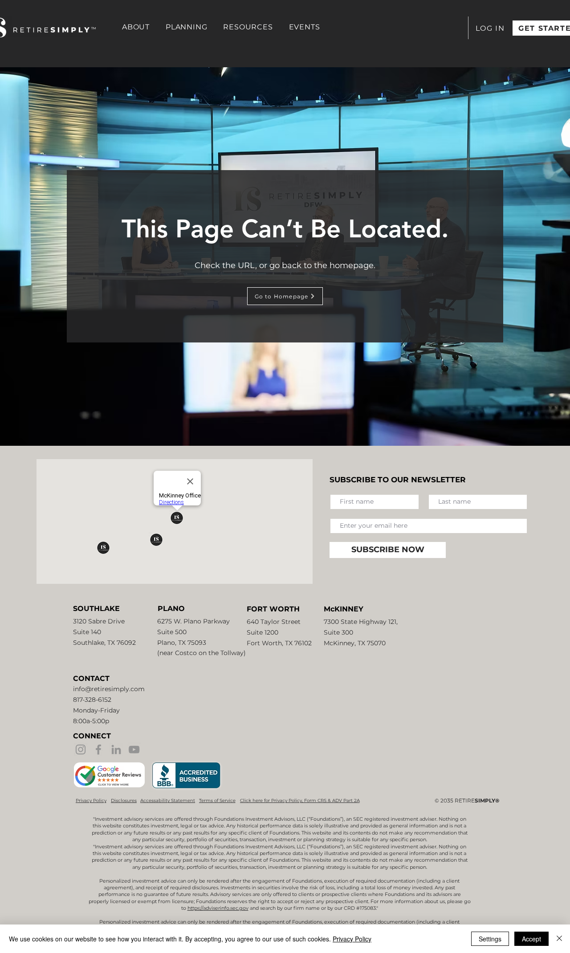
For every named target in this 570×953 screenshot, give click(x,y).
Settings (490, 938)
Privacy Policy (352, 938)
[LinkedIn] (116, 749)
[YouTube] (134, 749)
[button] (136, 27)
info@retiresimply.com (109, 689)
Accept (531, 938)
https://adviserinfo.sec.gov (217, 908)
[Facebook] (98, 749)
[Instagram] (80, 749)
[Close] (559, 939)
